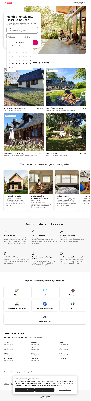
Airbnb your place (79, 3)
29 (30, 64)
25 (16, 64)
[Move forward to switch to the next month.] (30, 42)
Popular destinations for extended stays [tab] (15, 337)
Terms (48, 398)
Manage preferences (65, 390)
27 (23, 64)
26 (20, 64)
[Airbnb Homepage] (8, 3)
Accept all (25, 390)
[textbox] (14, 37)
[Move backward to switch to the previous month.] (9, 42)
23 (9, 64)
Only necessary (44, 390)
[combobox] (22, 31)
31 (13, 67)
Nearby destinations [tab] (36, 337)
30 (9, 67)
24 (13, 64)
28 (26, 64)
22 (30, 60)
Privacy (42, 398)
